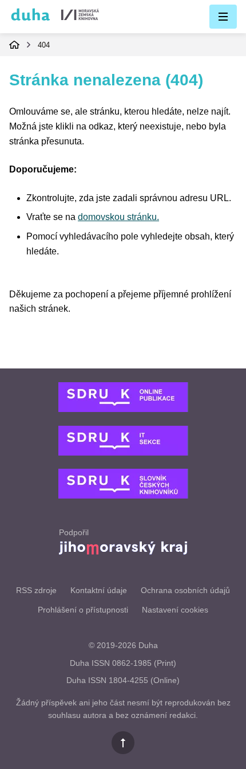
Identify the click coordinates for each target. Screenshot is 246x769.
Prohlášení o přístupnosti (83, 609)
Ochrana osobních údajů (185, 590)
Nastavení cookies (175, 609)
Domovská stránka (14, 45)
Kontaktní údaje (98, 590)
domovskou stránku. (118, 217)
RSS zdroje (36, 590)
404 (44, 45)
